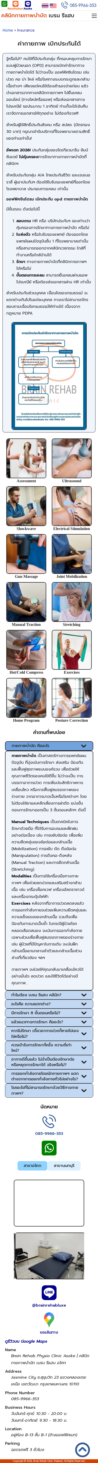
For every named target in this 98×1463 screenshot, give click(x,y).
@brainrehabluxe (49, 1305)
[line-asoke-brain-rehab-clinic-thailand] (27, 6)
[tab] (32, 1166)
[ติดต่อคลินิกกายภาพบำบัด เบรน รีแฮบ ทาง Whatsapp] (49, 1151)
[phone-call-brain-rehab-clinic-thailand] (79, 6)
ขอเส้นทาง (49, 1332)
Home (8, 30)
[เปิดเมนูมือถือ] (94, 16)
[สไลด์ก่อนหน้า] (18, 1256)
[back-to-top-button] (87, 1454)
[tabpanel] (49, 1316)
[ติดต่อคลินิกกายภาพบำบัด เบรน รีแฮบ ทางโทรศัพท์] (49, 1122)
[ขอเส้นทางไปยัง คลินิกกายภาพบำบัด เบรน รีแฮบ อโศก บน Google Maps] (49, 1320)
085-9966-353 (49, 1134)
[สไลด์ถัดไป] (79, 1256)
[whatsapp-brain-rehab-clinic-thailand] (4, 6)
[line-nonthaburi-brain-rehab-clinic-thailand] (16, 6)
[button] (49, 746)
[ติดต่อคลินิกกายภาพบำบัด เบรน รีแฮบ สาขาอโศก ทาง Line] (49, 1293)
